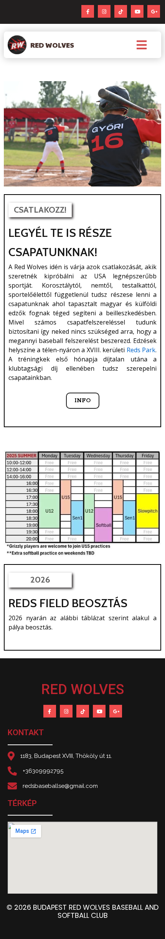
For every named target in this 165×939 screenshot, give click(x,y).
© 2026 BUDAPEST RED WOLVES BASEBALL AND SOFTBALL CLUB (82, 911)
